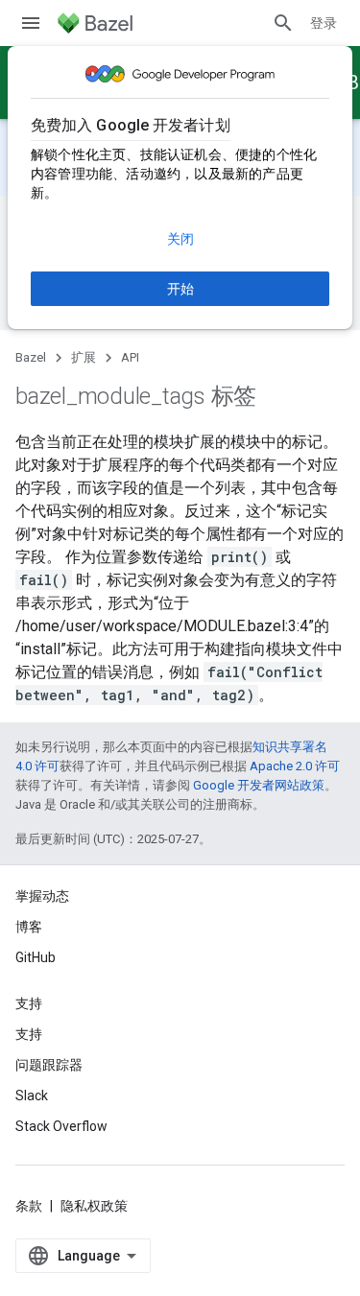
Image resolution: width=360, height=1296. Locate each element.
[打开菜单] (31, 23)
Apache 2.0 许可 (295, 766)
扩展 (83, 357)
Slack (31, 1095)
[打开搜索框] (283, 23)
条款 (28, 1206)
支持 (28, 1034)
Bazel (30, 357)
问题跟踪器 (49, 1064)
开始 (180, 288)
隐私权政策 (94, 1206)
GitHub (35, 957)
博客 (28, 926)
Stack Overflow (61, 1126)
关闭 (180, 239)
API (130, 357)
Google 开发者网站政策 (258, 785)
